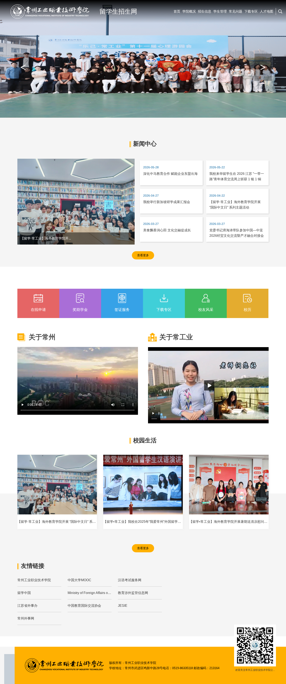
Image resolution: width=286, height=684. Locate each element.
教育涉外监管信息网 (133, 593)
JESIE (122, 605)
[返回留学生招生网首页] (49, 11)
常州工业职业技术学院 (34, 580)
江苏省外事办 (27, 605)
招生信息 (204, 11)
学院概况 (189, 11)
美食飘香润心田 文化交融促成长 (167, 230)
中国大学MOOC (79, 580)
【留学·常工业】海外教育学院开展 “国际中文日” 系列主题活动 (63, 521)
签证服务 (122, 310)
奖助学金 (80, 310)
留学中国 (24, 593)
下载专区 (251, 11)
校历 (247, 310)
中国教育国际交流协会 (84, 605)
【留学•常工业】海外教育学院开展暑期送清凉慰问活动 (230, 521)
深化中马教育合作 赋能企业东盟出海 (170, 173)
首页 (177, 11)
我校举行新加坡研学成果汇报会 (166, 202)
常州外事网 (25, 618)
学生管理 (220, 11)
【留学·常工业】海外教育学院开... (46, 238)
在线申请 (38, 310)
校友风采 (205, 310)
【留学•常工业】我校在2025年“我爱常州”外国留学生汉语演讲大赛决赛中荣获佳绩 (164, 521)
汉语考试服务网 (129, 580)
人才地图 (266, 11)
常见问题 (235, 11)
